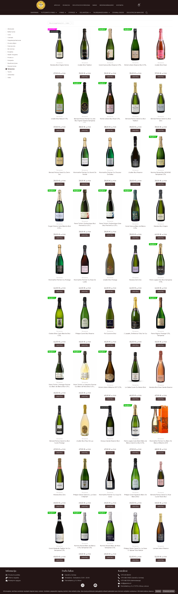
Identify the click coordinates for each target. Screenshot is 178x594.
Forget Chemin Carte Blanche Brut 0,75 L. (59, 227)
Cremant (10, 37)
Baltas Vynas (11, 31)
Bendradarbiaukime (107, 5)
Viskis (9, 77)
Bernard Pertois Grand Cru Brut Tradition (135, 120)
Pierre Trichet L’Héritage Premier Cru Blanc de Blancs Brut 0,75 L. (59, 385)
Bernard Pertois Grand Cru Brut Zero (161, 120)
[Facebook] (95, 585)
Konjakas (10, 52)
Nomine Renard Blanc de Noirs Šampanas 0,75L (110, 547)
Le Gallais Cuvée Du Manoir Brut (135, 387)
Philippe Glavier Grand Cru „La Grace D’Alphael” (84, 496)
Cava (9, 34)
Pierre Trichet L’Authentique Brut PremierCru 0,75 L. (85, 224)
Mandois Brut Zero (59, 495)
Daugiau (59, 76)
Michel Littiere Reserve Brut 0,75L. (135, 65)
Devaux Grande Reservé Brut (110, 441)
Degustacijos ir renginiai (81, 5)
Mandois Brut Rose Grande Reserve (160, 387)
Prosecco (10, 57)
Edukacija (66, 5)
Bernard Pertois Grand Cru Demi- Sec (59, 173)
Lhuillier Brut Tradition (85, 65)
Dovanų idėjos (118, 12)
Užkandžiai (11, 74)
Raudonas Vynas (12, 63)
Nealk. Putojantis (13, 54)
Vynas (61, 12)
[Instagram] (82, 585)
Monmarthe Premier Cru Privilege (59, 280)
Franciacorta (11, 46)
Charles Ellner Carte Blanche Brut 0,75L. (59, 334)
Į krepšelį (84, 76)
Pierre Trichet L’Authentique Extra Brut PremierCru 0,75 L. (110, 224)
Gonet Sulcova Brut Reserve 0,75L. (110, 65)
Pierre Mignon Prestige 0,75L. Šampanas (160, 334)
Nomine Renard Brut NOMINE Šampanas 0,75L (161, 173)
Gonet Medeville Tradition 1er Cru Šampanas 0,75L (59, 549)
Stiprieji (72, 12)
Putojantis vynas (48, 12)
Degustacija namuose (135, 12)
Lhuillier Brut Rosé (161, 65)
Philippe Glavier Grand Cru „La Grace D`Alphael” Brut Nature (135, 549)
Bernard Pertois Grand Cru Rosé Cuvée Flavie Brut (160, 496)
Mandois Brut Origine (161, 226)
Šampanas (34, 12)
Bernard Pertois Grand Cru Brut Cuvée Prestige (59, 442)
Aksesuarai (11, 29)
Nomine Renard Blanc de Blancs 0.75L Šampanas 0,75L (84, 547)
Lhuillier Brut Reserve (135, 172)
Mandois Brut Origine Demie (59, 65)
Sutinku (158, 591)
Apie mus (57, 5)
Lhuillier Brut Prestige (110, 280)
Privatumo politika (168, 591)
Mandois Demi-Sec (135, 280)
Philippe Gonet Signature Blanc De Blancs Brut (135, 496)
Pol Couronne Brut (110, 333)
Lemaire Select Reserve (161, 548)
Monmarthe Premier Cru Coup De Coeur (110, 496)
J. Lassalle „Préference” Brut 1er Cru (135, 333)
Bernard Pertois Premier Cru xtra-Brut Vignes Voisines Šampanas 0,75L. (85, 120)
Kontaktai (119, 5)
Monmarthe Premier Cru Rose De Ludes (85, 281)
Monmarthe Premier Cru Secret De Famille (84, 173)
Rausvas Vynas (12, 66)
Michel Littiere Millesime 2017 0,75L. (110, 387)
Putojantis (11, 60)
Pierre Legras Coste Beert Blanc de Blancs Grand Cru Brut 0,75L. (135, 442)
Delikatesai (84, 12)
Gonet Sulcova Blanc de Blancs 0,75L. (135, 227)
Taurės (9, 72)
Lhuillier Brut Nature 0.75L (59, 119)
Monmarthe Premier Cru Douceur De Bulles (110, 173)
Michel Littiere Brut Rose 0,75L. (110, 119)
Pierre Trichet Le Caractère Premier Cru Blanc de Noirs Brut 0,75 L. (84, 385)
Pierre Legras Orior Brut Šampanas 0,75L (160, 281)
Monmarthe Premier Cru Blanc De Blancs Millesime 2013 (161, 442)
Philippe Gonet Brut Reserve (84, 333)
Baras (95, 5)
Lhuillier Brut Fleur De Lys (84, 441)
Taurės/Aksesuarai (100, 12)
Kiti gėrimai (11, 49)
